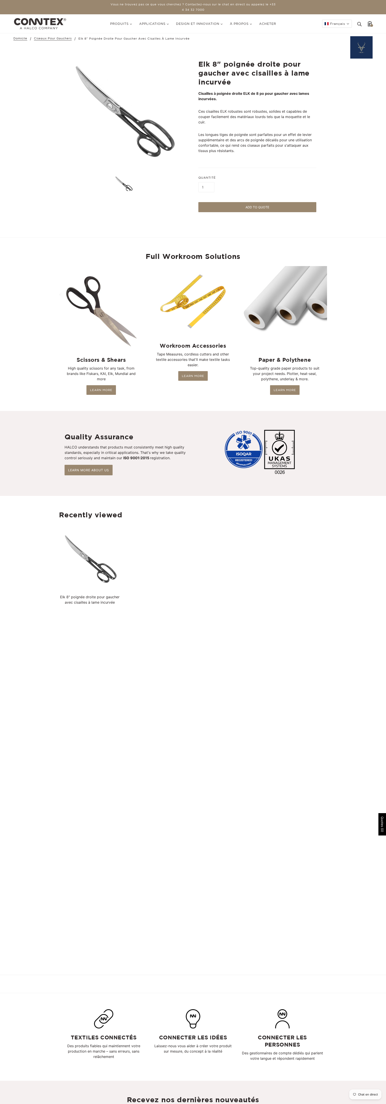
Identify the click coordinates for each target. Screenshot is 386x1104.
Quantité (207, 177)
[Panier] (369, 23)
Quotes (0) (382, 824)
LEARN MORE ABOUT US (88, 470)
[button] (337, 24)
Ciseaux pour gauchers (53, 38)
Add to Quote (257, 207)
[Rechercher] (359, 23)
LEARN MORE (101, 390)
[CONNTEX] (40, 23)
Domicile (20, 38)
